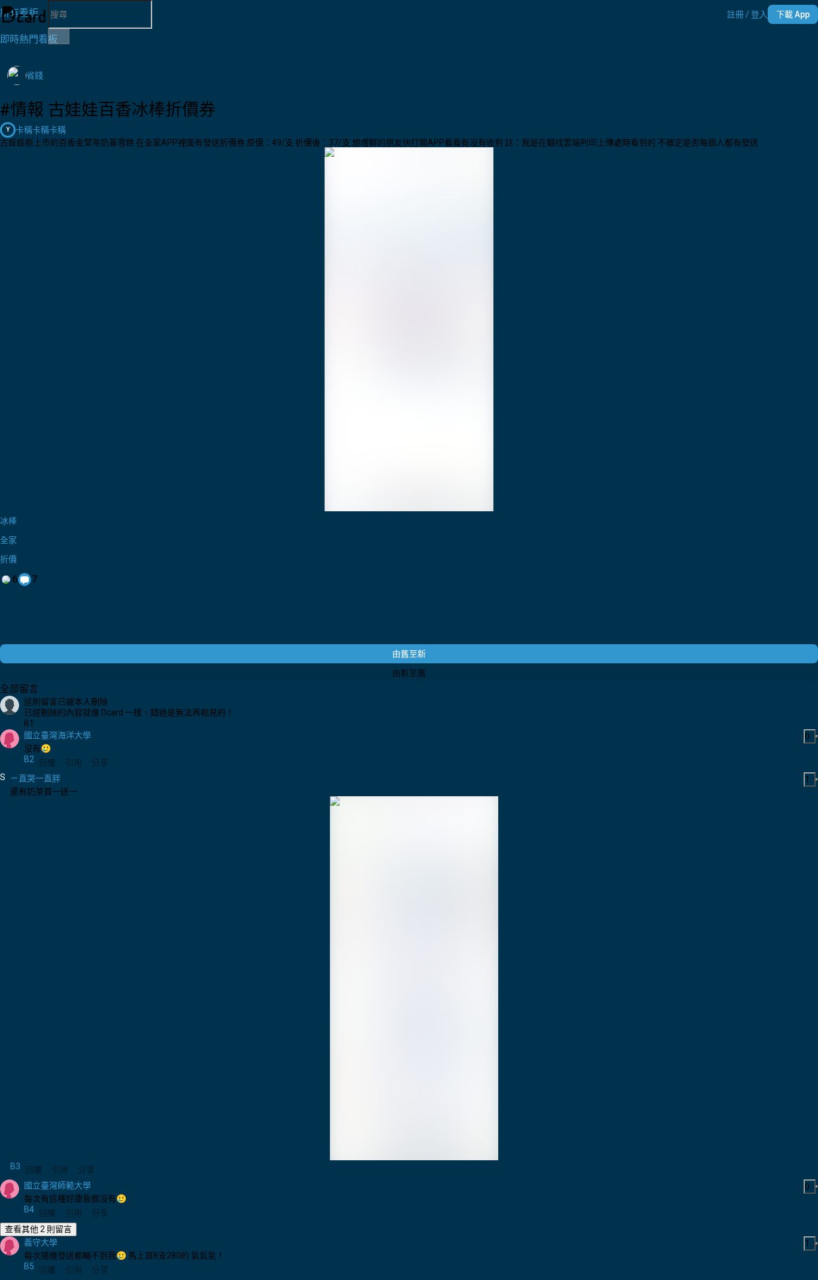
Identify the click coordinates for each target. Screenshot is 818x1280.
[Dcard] (24, 14)
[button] (747, 14)
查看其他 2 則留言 (38, 1229)
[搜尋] (58, 36)
